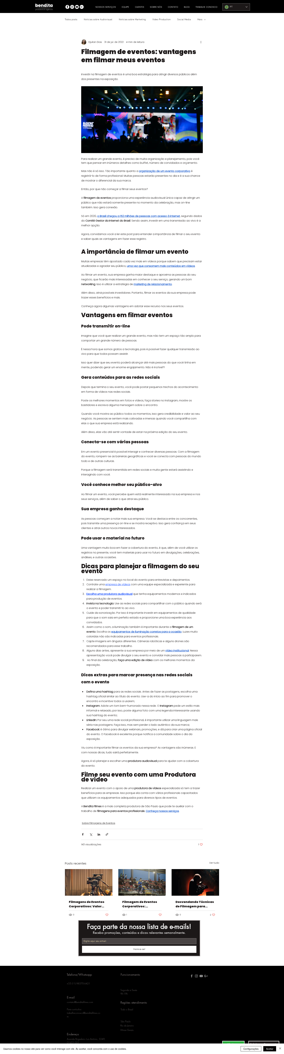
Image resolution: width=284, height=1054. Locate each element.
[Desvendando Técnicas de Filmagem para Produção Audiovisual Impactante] (195, 882)
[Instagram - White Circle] (72, 7)
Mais (199, 19)
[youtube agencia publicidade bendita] (77, 7)
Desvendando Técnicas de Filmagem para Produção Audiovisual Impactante (195, 904)
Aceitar (269, 1048)
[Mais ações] (201, 42)
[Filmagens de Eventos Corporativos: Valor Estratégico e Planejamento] (88, 882)
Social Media (184, 19)
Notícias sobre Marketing (132, 19)
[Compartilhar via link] (106, 834)
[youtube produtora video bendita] (201, 976)
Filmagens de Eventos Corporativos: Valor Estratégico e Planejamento (86, 904)
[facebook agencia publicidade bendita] (67, 7)
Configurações (251, 1048)
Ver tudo (214, 862)
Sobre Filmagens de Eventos (98, 823)
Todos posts (71, 19)
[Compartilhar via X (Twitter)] (90, 834)
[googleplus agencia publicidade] (82, 7)
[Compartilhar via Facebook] (82, 834)
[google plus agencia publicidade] (206, 976)
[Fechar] (280, 1048)
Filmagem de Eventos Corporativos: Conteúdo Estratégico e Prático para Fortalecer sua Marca (141, 904)
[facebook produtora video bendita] (192, 976)
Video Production (161, 19)
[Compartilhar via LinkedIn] (98, 834)
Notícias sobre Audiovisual (98, 19)
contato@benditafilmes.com (80, 1002)
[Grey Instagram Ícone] (196, 976)
